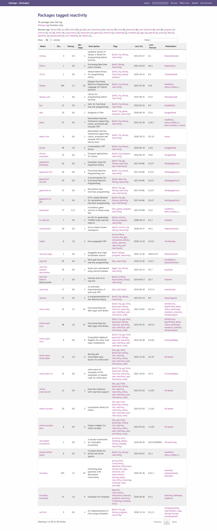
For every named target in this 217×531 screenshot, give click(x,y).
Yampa (42, 85)
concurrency (70, 32)
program (168, 29)
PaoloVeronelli (171, 254)
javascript (130, 29)
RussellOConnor (172, 262)
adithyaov (169, 475)
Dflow (42, 65)
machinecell (44, 228)
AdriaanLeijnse (171, 314)
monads (122, 443)
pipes (122, 477)
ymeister (178, 312)
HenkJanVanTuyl (172, 508)
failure (85, 35)
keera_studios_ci (172, 87)
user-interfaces (94, 29)
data (169, 32)
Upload (195, 3)
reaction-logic (45, 254)
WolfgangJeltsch (172, 163)
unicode (115, 485)
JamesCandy (170, 289)
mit (50, 32)
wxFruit (42, 512)
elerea (42, 147)
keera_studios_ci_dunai (175, 125)
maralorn (169, 312)
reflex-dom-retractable (44, 357)
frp (63, 29)
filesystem (85, 32)
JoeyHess (169, 269)
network (107, 32)
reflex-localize (46, 408)
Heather (168, 279)
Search (147, 3)
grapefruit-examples (44, 163)
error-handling (71, 35)
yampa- (115, 77)
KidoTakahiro (170, 510)
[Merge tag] (43, 25)
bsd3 (72, 29)
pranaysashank (171, 473)
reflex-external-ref (45, 390)
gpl (125, 237)
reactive (110, 29)
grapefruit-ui (45, 190)
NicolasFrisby (171, 442)
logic (125, 469)
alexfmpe (175, 309)
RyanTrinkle (170, 306)
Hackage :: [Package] (19, 3)
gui (80, 29)
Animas (42, 56)
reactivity (116, 57)
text (114, 503)
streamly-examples (43, 497)
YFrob (42, 74)
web (158, 29)
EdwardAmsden (172, 56)
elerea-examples (43, 155)
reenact (42, 298)
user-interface (145, 29)
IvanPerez (169, 84)
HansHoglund (171, 298)
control (41, 32)
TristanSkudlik (171, 74)
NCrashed (169, 357)
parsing (115, 477)
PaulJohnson (170, 65)
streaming (119, 32)
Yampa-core (44, 97)
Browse (174, 3)
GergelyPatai (170, 112)
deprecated (55, 35)
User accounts (206, 3)
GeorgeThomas (171, 513)
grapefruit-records (44, 180)
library (54, 29)
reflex (58, 32)
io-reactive (44, 220)
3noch (167, 309)
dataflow (42, 35)
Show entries (49, 40)
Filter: (147, 40)
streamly (132, 32)
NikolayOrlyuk (171, 97)
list (120, 469)
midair (42, 241)
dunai (41, 122)
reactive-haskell (43, 278)
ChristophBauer (171, 340)
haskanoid (43, 210)
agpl (142, 32)
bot (41, 105)
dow (41, 112)
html (120, 29)
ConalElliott (170, 105)
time (123, 482)
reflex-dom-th (45, 373)
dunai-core (44, 136)
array (161, 32)
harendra (169, 470)
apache (151, 32)
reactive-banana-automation (44, 270)
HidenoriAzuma (171, 228)
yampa (125, 74)
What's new (184, 3)
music (114, 242)
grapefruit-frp (45, 172)
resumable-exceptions (44, 442)
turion (167, 136)
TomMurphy (170, 241)
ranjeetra (169, 498)
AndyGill (168, 220)
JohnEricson (170, 303)
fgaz (179, 510)
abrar (178, 306)
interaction (117, 240)
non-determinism (118, 473)
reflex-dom (44, 309)
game (96, 32)
